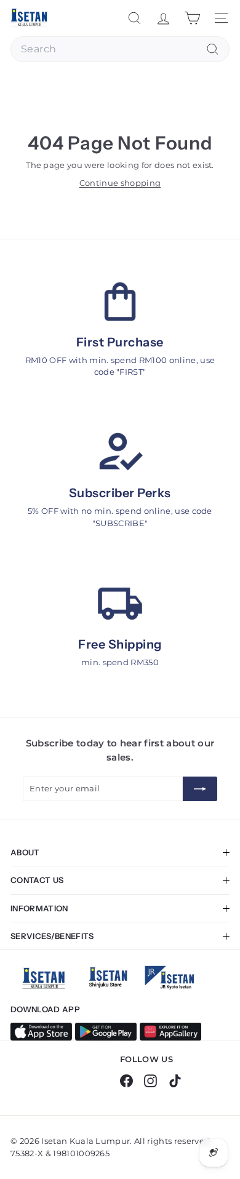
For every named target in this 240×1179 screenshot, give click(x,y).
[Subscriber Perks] (120, 452)
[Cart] (192, 18)
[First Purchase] (120, 302)
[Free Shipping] (120, 604)
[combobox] (120, 49)
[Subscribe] (200, 789)
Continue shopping (120, 183)
